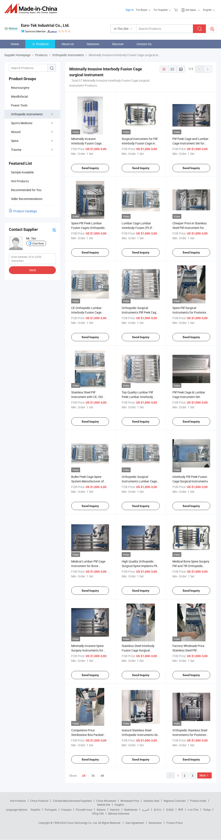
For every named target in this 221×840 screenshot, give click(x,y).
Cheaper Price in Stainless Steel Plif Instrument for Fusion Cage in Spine (189, 227)
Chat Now (38, 243)
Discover (118, 44)
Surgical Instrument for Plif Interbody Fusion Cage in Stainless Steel (140, 143)
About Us (68, 44)
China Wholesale (106, 800)
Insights (119, 804)
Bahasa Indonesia (118, 813)
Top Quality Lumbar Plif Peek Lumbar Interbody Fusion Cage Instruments (138, 396)
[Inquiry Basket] (176, 9)
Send (32, 270)
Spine (14, 141)
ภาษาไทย (193, 809)
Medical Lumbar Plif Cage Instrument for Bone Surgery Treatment (88, 565)
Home (15, 44)
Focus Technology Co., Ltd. (82, 822)
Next (203, 775)
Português (51, 809)
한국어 (157, 809)
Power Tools (19, 105)
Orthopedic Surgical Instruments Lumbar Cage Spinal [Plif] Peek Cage (139, 481)
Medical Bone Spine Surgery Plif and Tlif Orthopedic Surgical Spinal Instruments (190, 565)
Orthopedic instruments (27, 114)
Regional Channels (175, 800)
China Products (39, 800)
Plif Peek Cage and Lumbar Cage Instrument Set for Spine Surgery (190, 143)
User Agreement (134, 822)
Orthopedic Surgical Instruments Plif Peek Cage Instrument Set (140, 312)
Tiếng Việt (98, 813)
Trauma (16, 149)
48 (102, 775)
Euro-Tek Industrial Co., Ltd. (45, 25)
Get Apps (191, 9)
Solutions (93, 44)
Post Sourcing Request (212, 28)
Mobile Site (103, 804)
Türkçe (207, 809)
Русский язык (84, 809)
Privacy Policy (174, 822)
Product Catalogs (25, 211)
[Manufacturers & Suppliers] (32, 8)
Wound (16, 132)
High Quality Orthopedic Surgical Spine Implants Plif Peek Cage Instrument (140, 565)
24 (83, 775)
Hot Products (18, 800)
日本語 (170, 809)
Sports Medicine (21, 123)
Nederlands (130, 809)
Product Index (198, 800)
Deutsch (115, 809)
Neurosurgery (20, 88)
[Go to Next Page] (208, 69)
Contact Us (144, 44)
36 (93, 775)
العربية (145, 809)
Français (66, 809)
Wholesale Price (129, 800)
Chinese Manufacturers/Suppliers (72, 800)
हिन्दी (180, 809)
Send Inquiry (90, 168)
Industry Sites (151, 800)
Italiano (101, 809)
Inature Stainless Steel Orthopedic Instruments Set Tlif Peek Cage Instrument (140, 734)
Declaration (155, 822)
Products (42, 44)
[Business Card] (54, 230)
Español (35, 809)
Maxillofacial (19, 96)
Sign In (130, 9)
